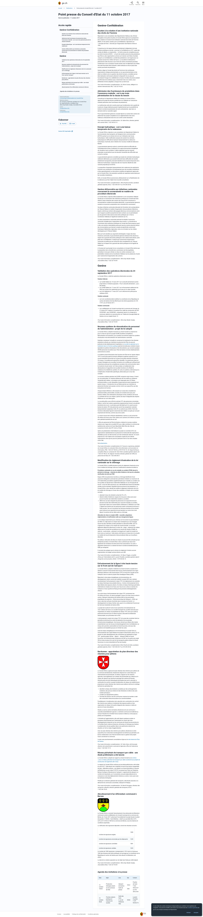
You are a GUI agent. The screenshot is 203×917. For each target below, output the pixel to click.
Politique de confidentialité (79, 914)
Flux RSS (63, 123)
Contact (59, 914)
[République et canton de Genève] (59, 3)
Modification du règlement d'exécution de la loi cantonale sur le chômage (76, 69)
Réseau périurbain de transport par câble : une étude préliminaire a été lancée (75, 83)
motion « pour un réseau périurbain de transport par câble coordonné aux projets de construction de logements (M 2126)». (119, 759)
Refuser (189, 912)
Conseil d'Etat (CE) (64, 108)
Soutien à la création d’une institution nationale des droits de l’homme (75, 34)
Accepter (196, 912)
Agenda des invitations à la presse (70, 91)
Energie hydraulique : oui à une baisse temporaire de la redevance (76, 45)
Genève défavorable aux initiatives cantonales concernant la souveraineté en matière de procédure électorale (75, 50)
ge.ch (64, 3)
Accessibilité (67, 914)
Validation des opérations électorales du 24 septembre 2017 (76, 60)
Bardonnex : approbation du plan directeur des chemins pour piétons (76, 78)
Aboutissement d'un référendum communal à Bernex (75, 87)
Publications (69, 8)
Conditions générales (93, 914)
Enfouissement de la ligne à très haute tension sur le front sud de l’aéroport (75, 74)
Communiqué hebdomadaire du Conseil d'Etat (71, 98)
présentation (103, 443)
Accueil (60, 8)
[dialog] (176, 909)
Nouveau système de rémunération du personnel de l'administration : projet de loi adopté (75, 65)
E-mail (72, 123)
